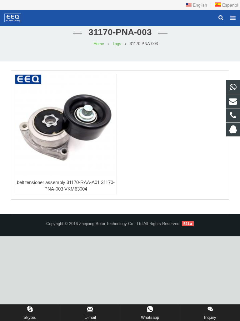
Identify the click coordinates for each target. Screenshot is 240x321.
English (199, 5)
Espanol (229, 5)
